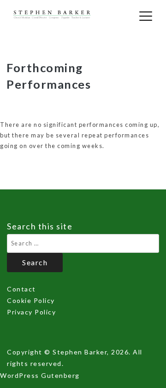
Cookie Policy (31, 300)
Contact (21, 289)
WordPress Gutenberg (40, 375)
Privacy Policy (31, 312)
